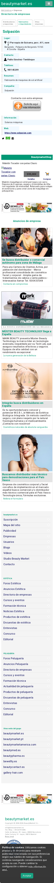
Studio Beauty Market (16, 558)
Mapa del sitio (11, 525)
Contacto (9, 564)
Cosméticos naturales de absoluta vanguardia (25, 427)
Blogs (6, 547)
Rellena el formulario (13, 499)
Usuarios (8, 541)
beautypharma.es (14, 755)
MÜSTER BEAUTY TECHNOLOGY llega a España (26, 333)
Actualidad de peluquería (18, 686)
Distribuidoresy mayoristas (9, 23)
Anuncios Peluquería (15, 664)
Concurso (9, 633)
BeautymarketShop (41, 157)
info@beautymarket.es (14, 828)
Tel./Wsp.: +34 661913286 (15, 830)
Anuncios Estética (14, 588)
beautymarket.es (16, 3)
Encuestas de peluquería (18, 697)
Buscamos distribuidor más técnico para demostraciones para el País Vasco (24, 477)
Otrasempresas (39, 23)
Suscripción (10, 519)
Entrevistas (10, 628)
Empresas (9, 536)
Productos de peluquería (18, 691)
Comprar (47, 179)
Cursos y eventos (14, 600)
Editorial (8, 639)
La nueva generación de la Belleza (19, 355)
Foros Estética (12, 583)
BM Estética (6, 10)
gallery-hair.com (13, 772)
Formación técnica (14, 605)
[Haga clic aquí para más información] (27, 110)
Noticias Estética (13, 611)
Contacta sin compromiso (15, 284)
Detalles (31, 179)
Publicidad (9, 530)
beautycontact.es (14, 766)
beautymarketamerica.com (19, 744)
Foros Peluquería (13, 658)
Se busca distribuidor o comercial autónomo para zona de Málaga (23, 261)
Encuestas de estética (17, 622)
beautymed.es (12, 750)
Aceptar (27, 875)
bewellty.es (10, 761)
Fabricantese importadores (25, 23)
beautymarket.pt (13, 739)
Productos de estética (16, 616)
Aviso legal (9, 836)
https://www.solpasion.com (18, 133)
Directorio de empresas (17, 594)
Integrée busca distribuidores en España (22, 404)
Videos (7, 552)
